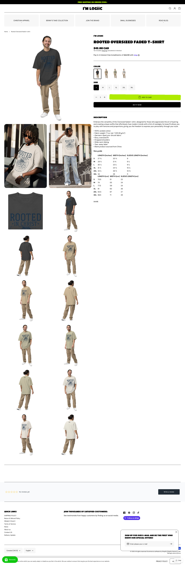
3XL (132, 87)
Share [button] (96, 202)
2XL (124, 87)
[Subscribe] (171, 544)
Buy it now (137, 105)
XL (116, 87)
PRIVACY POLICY (9, 521)
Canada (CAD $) (12, 550)
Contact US (8, 532)
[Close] (176, 532)
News (6, 527)
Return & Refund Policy (12, 518)
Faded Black (97, 74)
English (28, 550)
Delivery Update (9, 535)
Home (6, 31)
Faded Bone (124, 74)
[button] (170, 8)
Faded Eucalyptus (115, 74)
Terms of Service (10, 524)
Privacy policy (162, 561)
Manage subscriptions (174, 553)
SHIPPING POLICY (10, 516)
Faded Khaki (106, 74)
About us (7, 529)
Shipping (104, 50)
